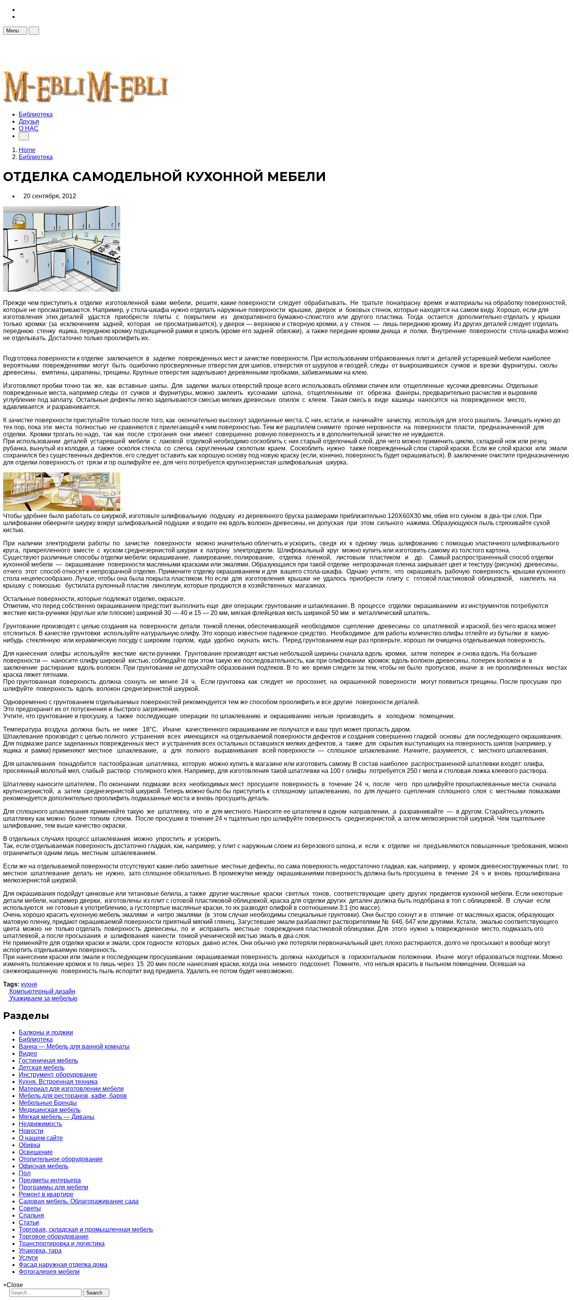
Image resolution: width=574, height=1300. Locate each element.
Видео (28, 1053)
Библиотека (36, 114)
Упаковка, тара (40, 1250)
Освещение (36, 1152)
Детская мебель (41, 1067)
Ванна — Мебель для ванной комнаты (74, 1046)
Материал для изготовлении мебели (71, 1088)
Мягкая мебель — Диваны (56, 1117)
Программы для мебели (53, 1187)
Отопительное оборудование (61, 1159)
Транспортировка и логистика (62, 1243)
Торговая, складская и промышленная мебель (86, 1229)
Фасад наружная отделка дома (63, 1264)
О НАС (29, 128)
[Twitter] (21, 16)
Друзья (29, 121)
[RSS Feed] (21, 9)
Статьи (29, 1222)
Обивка (29, 1145)
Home (27, 150)
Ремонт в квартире (46, 1194)
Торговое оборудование (54, 1236)
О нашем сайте (41, 1138)
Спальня (31, 1215)
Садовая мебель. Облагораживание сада (79, 1201)
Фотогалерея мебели (49, 1271)
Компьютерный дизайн (41, 991)
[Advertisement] (145, 52)
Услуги (28, 1257)
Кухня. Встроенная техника (58, 1081)
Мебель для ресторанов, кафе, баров (73, 1095)
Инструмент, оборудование (58, 1074)
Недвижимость (40, 1124)
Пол (24, 1173)
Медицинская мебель (49, 1109)
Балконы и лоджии (46, 1032)
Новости (31, 1131)
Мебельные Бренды (48, 1102)
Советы (30, 1208)
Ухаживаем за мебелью (42, 998)
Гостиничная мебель (48, 1060)
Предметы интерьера (50, 1180)
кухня (29, 984)
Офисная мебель (43, 1166)
